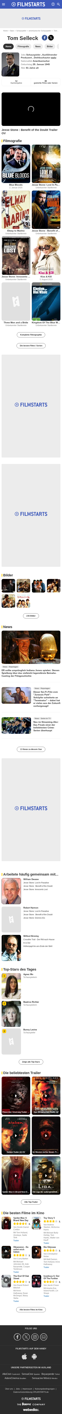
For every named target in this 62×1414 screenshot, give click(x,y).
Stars (12, 31)
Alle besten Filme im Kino (31, 1310)
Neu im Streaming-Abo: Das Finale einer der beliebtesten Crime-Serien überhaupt (46, 726)
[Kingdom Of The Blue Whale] (46, 301)
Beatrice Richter (31, 1002)
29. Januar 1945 (41, 64)
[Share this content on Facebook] (44, 37)
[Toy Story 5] (36, 1223)
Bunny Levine (30, 1029)
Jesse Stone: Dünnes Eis (34, 918)
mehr (53, 57)
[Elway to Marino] (16, 210)
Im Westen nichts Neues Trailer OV (46, 1152)
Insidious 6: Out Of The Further (51, 1277)
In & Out (26, 943)
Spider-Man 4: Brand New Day (20, 1219)
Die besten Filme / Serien (31, 346)
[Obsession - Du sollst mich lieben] (6, 1252)
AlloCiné (6, 1374)
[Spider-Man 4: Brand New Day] (6, 1223)
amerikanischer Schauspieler (40, 31)
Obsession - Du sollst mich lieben (20, 1249)
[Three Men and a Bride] (16, 301)
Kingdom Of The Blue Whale (46, 322)
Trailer (16, 1240)
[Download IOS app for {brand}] (26, 1356)
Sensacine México (41, 1378)
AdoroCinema (12, 1378)
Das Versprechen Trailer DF (46, 1112)
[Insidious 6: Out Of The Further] (36, 1281)
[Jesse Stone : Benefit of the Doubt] (46, 210)
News (7, 627)
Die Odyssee (50, 1247)
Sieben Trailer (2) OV (16, 1152)
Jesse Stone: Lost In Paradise (46, 184)
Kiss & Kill (46, 276)
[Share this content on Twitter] (51, 37)
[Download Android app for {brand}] (36, 1356)
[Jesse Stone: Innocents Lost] (16, 255)
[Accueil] (28, 4)
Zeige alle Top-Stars (31, 1062)
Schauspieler (21, 31)
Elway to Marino (16, 230)
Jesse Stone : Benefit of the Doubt (46, 230)
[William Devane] (11, 891)
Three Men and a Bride (16, 322)
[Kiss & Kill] (46, 255)
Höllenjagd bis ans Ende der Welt (37, 946)
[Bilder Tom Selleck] (8, 586)
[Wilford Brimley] (11, 948)
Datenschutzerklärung (22, 1392)
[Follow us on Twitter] (27, 1337)
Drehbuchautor (42, 57)
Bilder (8, 575)
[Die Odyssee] (36, 1252)
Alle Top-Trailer (31, 1202)
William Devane (31, 879)
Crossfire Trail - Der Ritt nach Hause (39, 939)
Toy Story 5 (49, 1218)
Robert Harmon (30, 908)
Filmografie (12, 141)
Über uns (9, 1389)
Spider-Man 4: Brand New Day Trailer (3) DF (16, 1192)
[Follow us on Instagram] (35, 1337)
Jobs (18, 1389)
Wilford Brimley (31, 936)
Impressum (27, 1389)
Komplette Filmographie (31, 335)
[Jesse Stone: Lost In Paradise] (46, 164)
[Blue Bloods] (16, 164)
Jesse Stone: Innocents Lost (16, 276)
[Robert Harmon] (11, 920)
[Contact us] (44, 1337)
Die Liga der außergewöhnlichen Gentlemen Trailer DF (46, 1192)
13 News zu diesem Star (31, 749)
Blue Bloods (16, 184)
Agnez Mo (28, 974)
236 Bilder (31, 616)
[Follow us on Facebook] (18, 1337)
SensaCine (27, 1374)
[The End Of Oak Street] (6, 1281)
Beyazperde (47, 1374)
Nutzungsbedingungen (45, 1389)
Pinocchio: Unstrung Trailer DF (16, 1112)
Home (5, 31)
